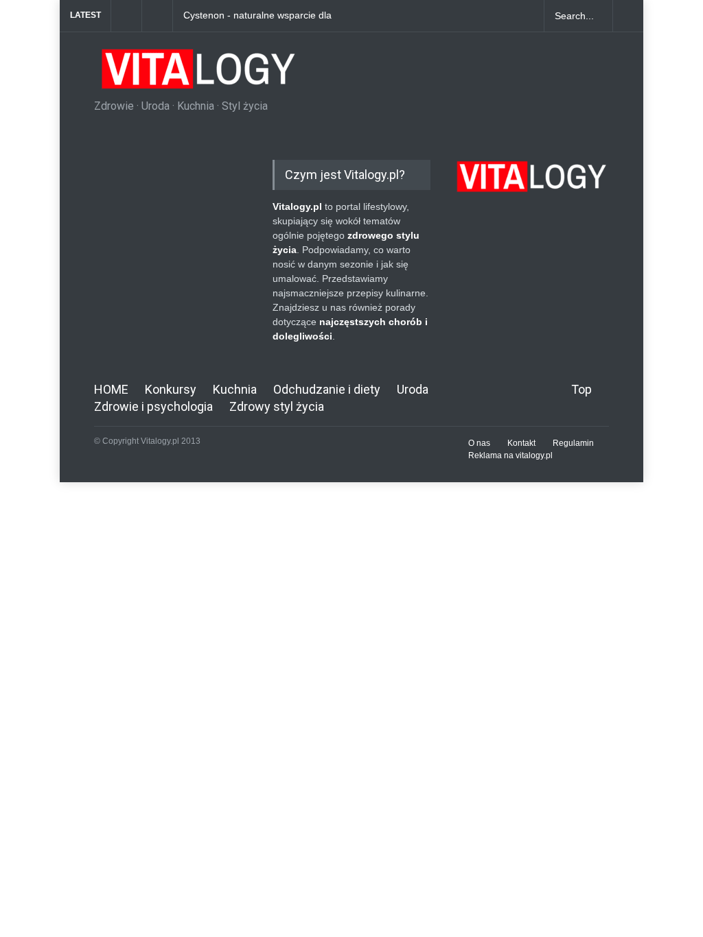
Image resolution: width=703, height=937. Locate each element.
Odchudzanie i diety (326, 389)
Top (581, 389)
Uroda (412, 389)
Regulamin (573, 443)
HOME (111, 389)
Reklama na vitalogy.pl (510, 455)
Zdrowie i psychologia (153, 406)
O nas (479, 443)
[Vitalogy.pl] (196, 74)
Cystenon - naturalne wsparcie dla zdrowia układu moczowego (257, 15)
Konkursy (170, 389)
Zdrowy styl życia (276, 406)
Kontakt (521, 443)
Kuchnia (235, 389)
